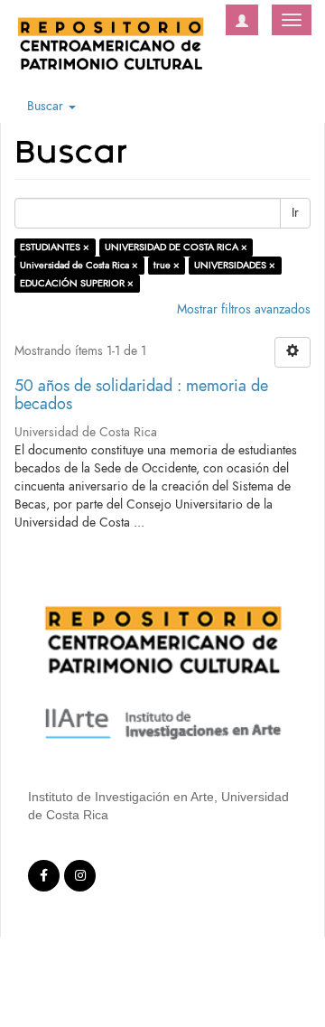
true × (166, 265)
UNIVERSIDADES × (234, 265)
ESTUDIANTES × (54, 247)
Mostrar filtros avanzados (244, 309)
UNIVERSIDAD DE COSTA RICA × (176, 247)
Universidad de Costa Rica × (79, 265)
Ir (295, 212)
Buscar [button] (47, 106)
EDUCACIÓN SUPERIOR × (77, 283)
